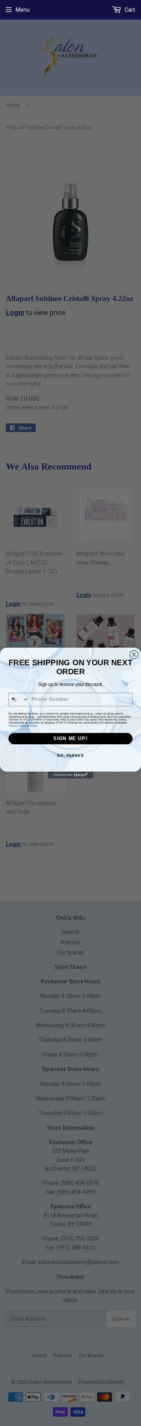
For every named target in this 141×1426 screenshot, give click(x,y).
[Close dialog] (134, 654)
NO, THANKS (70, 755)
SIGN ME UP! (70, 738)
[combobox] (18, 699)
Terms (33, 725)
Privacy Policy (17, 725)
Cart (129, 10)
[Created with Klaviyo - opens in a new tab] (70, 775)
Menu (23, 10)
